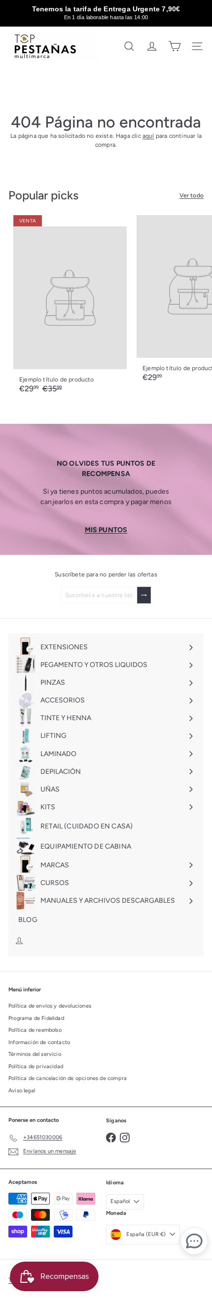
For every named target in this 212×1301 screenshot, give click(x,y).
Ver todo (191, 195)
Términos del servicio (34, 1054)
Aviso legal (21, 1090)
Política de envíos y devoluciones (49, 1006)
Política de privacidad (35, 1066)
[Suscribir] (144, 595)
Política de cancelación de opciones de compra (67, 1078)
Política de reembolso (35, 1030)
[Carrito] (174, 46)
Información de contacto (39, 1042)
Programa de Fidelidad (36, 1018)
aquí (148, 135)
